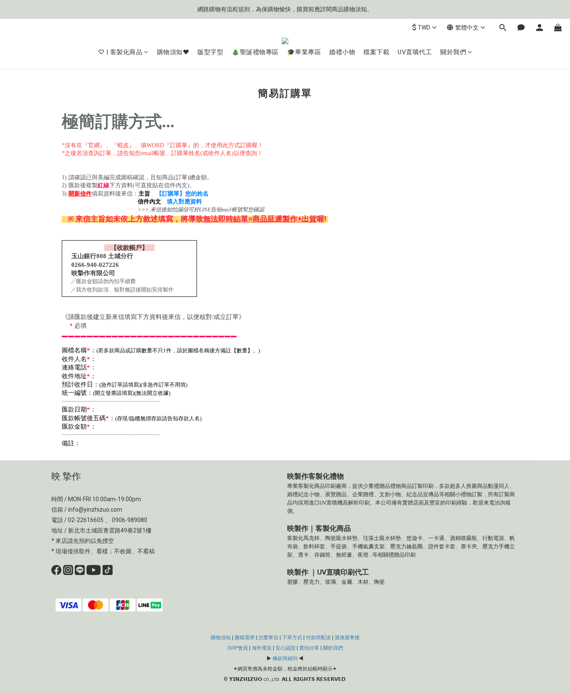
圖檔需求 (245, 637)
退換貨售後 (347, 637)
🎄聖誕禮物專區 (255, 52)
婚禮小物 (342, 52)
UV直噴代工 (415, 52)
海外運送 (262, 648)
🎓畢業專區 (304, 52)
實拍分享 (309, 648)
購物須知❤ (173, 52)
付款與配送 (318, 637)
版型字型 (210, 52)
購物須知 (221, 637)
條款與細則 (285, 658)
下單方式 (292, 637)
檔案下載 (376, 52)
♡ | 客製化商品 (120, 52)
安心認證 (285, 648)
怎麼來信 (268, 637)
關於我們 (453, 52)
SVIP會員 (237, 648)
